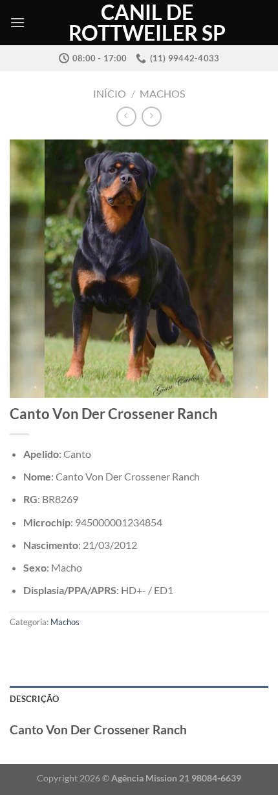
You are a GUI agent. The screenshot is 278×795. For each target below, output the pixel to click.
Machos (162, 93)
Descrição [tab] (34, 699)
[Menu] (17, 22)
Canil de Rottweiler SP (147, 22)
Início (109, 93)
